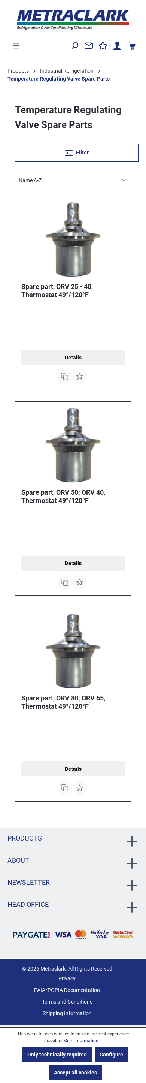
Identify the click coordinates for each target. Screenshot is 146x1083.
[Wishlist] (103, 45)
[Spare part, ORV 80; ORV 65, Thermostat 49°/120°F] (73, 650)
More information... (82, 1040)
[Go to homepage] (73, 20)
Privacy (67, 978)
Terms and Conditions (67, 1002)
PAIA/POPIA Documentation (67, 990)
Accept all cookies (75, 1073)
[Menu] (16, 46)
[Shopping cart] (131, 45)
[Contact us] (89, 45)
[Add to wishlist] (79, 376)
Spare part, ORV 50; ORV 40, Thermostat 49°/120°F (63, 496)
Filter (82, 153)
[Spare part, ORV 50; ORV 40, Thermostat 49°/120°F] (73, 445)
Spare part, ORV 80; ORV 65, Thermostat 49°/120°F (63, 702)
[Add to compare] (64, 376)
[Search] (74, 45)
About (18, 860)
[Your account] (117, 45)
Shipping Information (67, 1013)
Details (73, 358)
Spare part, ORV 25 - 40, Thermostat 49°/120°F (57, 291)
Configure (111, 1055)
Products (24, 838)
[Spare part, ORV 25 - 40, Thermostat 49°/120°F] (73, 239)
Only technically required (57, 1055)
